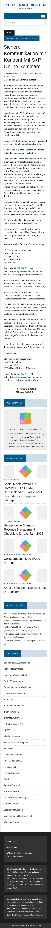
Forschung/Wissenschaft (15, 675)
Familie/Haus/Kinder (13, 669)
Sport (6, 779)
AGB (15, 887)
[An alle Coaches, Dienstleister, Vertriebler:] (25, 580)
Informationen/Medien (14, 706)
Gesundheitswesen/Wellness (17, 687)
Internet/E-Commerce (14, 521)
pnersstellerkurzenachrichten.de (24, 73)
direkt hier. (32, 223)
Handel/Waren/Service (14, 693)
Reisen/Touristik (11, 480)
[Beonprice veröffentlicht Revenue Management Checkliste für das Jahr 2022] (25, 517)
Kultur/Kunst (9, 748)
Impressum (11, 841)
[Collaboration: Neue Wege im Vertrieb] (25, 551)
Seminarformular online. (31, 143)
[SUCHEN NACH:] (25, 22)
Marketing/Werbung (13, 755)
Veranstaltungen (11, 804)
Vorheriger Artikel (27, 388)
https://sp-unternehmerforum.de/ (26, 271)
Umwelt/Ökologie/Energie (16, 797)
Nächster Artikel (23, 392)
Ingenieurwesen (11, 712)
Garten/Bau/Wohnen (13, 681)
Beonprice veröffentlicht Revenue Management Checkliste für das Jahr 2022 (23, 529)
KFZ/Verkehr (10, 730)
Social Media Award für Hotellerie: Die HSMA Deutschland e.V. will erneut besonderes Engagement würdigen (23, 492)
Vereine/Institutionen (13, 810)
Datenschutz (11, 847)
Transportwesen (11, 791)
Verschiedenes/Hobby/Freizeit (18, 816)
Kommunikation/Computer (16, 742)
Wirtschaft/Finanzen (13, 822)
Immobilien (9, 699)
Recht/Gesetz (10, 767)
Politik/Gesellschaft (13, 761)
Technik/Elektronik (12, 785)
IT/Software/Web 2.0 (13, 724)
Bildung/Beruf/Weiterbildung (17, 554)
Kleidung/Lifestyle (12, 736)
